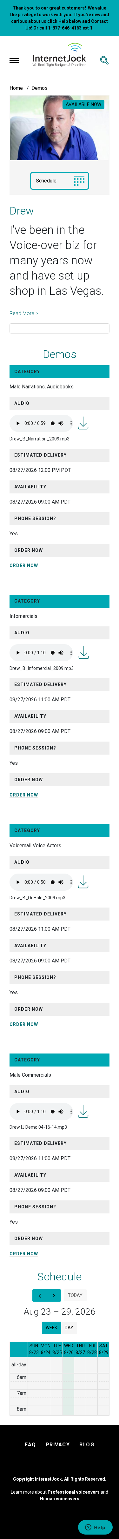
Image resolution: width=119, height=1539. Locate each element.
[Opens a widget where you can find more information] (95, 1528)
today (75, 1295)
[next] (54, 1295)
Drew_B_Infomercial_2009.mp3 (83, 652)
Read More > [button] (24, 313)
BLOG (86, 1445)
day (69, 1327)
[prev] (39, 1295)
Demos (39, 88)
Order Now (24, 565)
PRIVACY (58, 1445)
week (51, 1327)
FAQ (30, 1445)
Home (16, 88)
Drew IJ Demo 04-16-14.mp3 (83, 1111)
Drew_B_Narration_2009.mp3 (83, 423)
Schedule (46, 181)
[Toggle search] (104, 60)
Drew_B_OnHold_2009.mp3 (83, 881)
